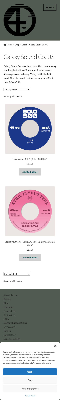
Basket (7, 298)
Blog (6, 302)
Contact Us (9, 310)
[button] (55, 345)
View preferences (30, 388)
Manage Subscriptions (15, 322)
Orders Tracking (12, 338)
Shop (17, 44)
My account (9, 326)
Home (9, 44)
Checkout (9, 306)
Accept (30, 371)
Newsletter (10, 334)
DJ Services (9, 314)
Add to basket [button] (30, 171)
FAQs (6, 318)
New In (7, 330)
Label (24, 44)
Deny (30, 380)
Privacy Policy (30, 396)
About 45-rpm (11, 294)
